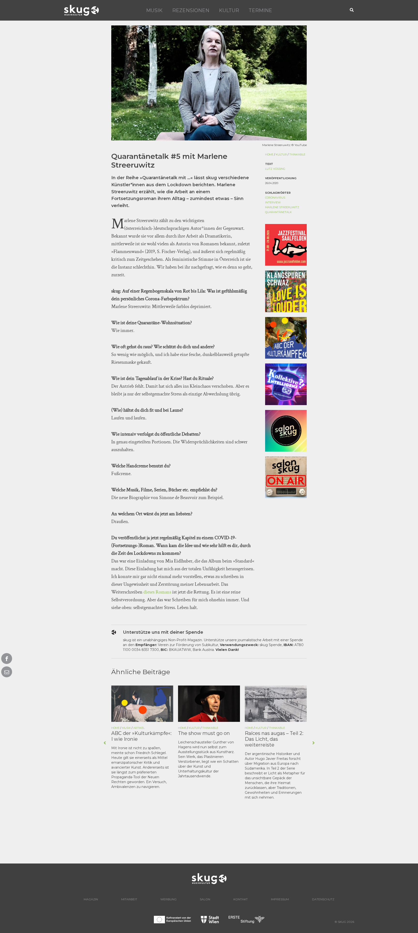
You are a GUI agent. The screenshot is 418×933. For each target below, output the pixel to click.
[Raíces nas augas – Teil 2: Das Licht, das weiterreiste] (276, 703)
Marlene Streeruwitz (282, 207)
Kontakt (240, 899)
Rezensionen (190, 10)
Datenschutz (323, 899)
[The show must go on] (209, 703)
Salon (205, 899)
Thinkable (297, 154)
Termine (260, 10)
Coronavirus (275, 197)
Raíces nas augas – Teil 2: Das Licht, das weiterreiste (274, 739)
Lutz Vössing (275, 168)
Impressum (280, 899)
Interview (273, 202)
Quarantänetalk (278, 212)
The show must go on (204, 733)
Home (269, 154)
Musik (154, 10)
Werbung (168, 899)
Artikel (139, 728)
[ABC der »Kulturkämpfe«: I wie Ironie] (142, 703)
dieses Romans (157, 592)
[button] (352, 10)
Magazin (91, 899)
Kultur (229, 10)
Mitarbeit (129, 899)
